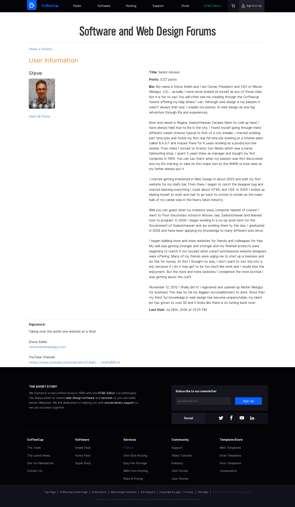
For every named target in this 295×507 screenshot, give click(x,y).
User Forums (180, 470)
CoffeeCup (35, 439)
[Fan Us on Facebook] (231, 418)
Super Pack (83, 463)
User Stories (180, 478)
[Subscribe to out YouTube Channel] (242, 418)
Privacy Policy (161, 499)
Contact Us (34, 470)
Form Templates (230, 463)
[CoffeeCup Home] (50, 6)
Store (185, 5)
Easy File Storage (135, 463)
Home (33, 49)
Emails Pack (83, 447)
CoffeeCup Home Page (73, 492)
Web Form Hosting (135, 470)
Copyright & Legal (170, 492)
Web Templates (230, 447)
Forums (46, 49)
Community (180, 439)
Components (228, 470)
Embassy (177, 463)
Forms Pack (82, 455)
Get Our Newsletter (40, 463)
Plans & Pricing (133, 478)
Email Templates (230, 455)
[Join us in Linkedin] (252, 418)
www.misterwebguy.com (48, 347)
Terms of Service (184, 499)
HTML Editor (212, 5)
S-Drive (128, 447)
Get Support (148, 492)
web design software (80, 397)
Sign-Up (248, 401)
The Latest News (38, 455)
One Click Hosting (135, 455)
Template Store (231, 439)
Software (104, 5)
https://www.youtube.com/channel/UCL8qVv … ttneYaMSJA (75, 362)
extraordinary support (119, 402)
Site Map (203, 492)
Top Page (50, 492)
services (106, 397)
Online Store (99, 492)
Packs (77, 5)
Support (158, 5)
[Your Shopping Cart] (233, 6)
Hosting (131, 5)
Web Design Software (123, 492)
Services (129, 439)
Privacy (189, 492)
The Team (34, 447)
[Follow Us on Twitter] (221, 418)
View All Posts (39, 116)
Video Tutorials (182, 455)
